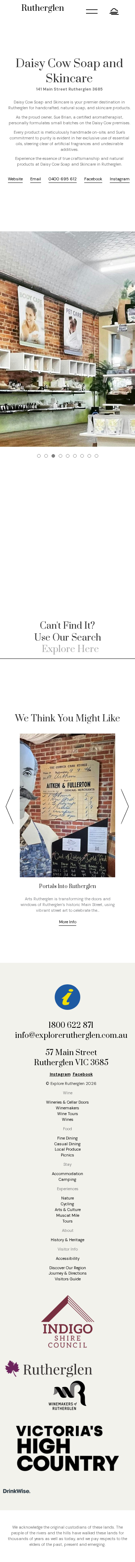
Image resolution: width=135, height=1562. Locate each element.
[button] (115, 11)
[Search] (126, 649)
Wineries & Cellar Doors (67, 1102)
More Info (67, 921)
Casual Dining (67, 1143)
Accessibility (68, 1258)
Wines (67, 1119)
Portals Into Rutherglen (67, 886)
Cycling (67, 1203)
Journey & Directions (68, 1273)
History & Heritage (67, 1239)
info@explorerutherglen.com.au (71, 1035)
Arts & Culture (68, 1209)
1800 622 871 (71, 1025)
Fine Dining (67, 1138)
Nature (67, 1198)
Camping (67, 1179)
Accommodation (67, 1173)
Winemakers (67, 1107)
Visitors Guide (68, 1278)
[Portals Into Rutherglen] (67, 805)
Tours (67, 1221)
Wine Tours (67, 1113)
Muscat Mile (67, 1215)
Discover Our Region (67, 1267)
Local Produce (68, 1149)
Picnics (67, 1154)
